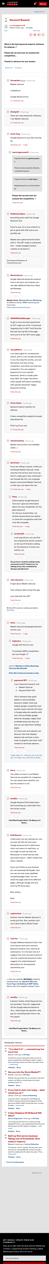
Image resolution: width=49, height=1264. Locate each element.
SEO (5, 30)
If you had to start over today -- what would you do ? (26, 1091)
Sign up (43, 4)
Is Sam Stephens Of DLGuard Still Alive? (25, 1114)
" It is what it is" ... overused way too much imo (26, 1050)
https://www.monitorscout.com (18, 307)
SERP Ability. (33, 984)
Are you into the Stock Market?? (24, 1071)
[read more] (14, 1064)
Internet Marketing (30, 1095)
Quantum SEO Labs (29, 981)
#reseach (18, 68)
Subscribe (36, 30)
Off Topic (26, 1055)
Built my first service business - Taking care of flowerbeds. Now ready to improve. (24, 1138)
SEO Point (10, 610)
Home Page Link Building (17, 984)
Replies (11, 1067)
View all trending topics (14, 1162)
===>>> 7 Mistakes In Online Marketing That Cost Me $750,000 (23, 667)
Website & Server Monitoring (30, 300)
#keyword (8, 68)
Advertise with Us (39, 11)
